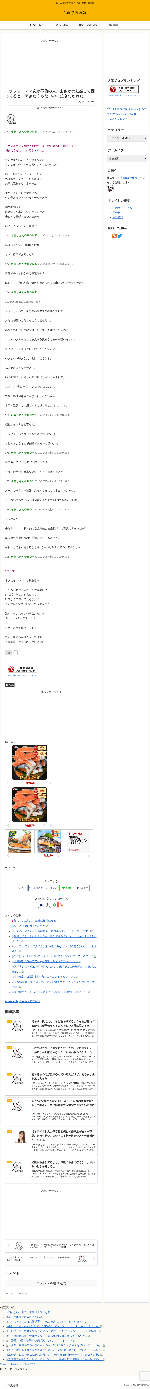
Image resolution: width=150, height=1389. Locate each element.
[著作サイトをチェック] (41, 905)
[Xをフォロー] (48, 905)
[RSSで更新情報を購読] (61, 905)
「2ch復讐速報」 (130, 177)
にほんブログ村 (118, 118)
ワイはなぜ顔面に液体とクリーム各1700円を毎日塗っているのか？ (54, 956)
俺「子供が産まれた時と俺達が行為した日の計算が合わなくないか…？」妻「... (55, 1350)
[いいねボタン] (8, 652)
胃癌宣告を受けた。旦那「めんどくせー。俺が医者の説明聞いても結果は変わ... (55, 1359)
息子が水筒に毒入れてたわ (30, 925)
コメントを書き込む (51, 1283)
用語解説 (117, 217)
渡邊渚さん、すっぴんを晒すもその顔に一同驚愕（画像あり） (51, 991)
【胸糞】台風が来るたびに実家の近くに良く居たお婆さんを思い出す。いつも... (55, 1345)
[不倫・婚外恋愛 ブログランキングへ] (22, 669)
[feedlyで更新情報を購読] (55, 905)
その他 (11, 685)
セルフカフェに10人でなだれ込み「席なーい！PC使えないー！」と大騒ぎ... (53, 1331)
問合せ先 (117, 212)
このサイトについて (124, 207)
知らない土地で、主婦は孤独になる (35, 920)
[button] (82, 888)
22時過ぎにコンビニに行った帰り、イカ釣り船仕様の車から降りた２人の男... (54, 1354)
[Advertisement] (51, 63)
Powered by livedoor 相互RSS (22, 1001)
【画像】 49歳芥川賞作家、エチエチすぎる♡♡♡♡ (45, 976)
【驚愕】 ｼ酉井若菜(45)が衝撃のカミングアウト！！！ (46, 961)
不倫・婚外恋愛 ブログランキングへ (22, 676)
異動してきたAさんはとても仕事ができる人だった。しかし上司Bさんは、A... (54, 1326)
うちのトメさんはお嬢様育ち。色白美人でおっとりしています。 (52, 931)
